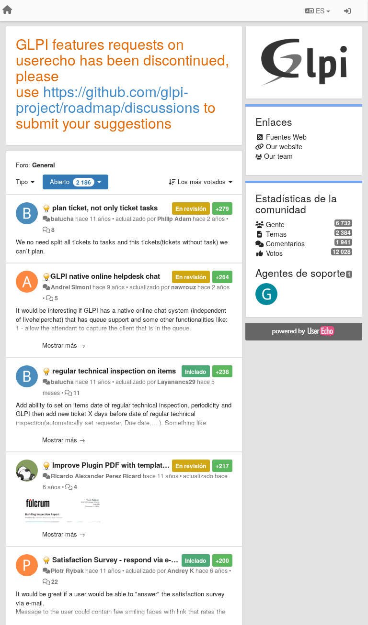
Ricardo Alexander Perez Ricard (96, 475)
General (43, 164)
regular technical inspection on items (114, 370)
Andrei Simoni (71, 287)
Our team (278, 156)
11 (76, 392)
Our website (284, 146)
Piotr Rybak (67, 570)
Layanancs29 (176, 381)
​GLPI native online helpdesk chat (105, 276)
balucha (62, 218)
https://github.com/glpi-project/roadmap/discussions (108, 99)
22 (54, 581)
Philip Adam (174, 218)
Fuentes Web (286, 137)
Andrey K (180, 570)
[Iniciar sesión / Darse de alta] (347, 10)
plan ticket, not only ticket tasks (105, 207)
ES (320, 10)
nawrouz (183, 287)
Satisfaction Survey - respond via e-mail (118, 559)
